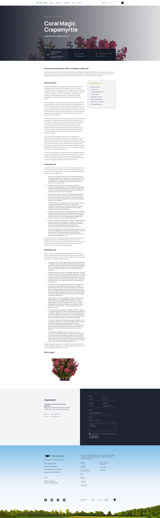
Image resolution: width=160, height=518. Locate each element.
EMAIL (90, 410)
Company (105, 403)
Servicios (74, 2)
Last (104, 396)
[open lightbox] (64, 369)
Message (92, 425)
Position (91, 403)
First (90, 396)
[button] (52, 3)
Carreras (79, 2)
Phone (90, 417)
